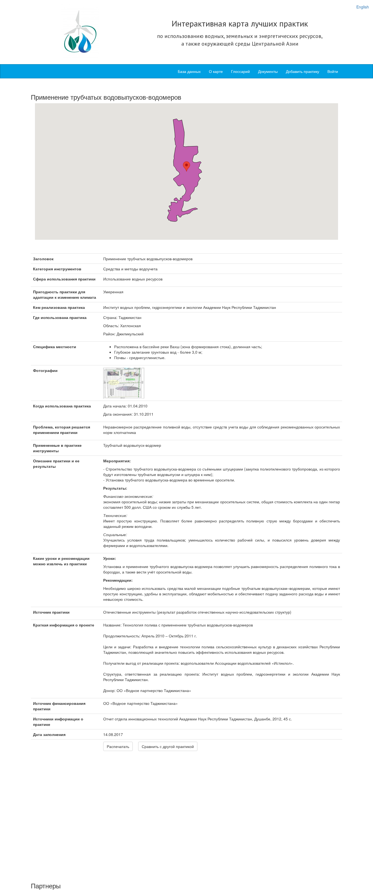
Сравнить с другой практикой (168, 746)
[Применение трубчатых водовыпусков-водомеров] (123, 382)
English (362, 7)
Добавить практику (302, 71)
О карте (216, 71)
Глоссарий (240, 71)
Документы (268, 71)
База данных (189, 71)
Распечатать (118, 746)
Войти (332, 71)
